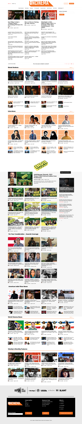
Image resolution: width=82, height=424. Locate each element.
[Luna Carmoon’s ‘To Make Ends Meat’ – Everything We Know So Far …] (66, 372)
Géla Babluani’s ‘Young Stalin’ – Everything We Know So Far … (31, 379)
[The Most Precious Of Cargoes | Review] (10, 106)
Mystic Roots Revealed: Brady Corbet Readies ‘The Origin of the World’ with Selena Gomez (69, 312)
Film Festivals (61, 197)
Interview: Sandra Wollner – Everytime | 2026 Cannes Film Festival (18, 148)
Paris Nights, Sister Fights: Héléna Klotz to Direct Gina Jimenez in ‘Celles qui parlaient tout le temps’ (18, 339)
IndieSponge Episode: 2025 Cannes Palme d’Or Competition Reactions (31, 213)
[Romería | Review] (27, 106)
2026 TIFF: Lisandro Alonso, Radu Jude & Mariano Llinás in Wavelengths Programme (32, 51)
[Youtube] (71, 64)
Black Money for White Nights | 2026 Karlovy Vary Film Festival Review (65, 96)
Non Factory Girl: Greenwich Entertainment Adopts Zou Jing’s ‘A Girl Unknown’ (34, 338)
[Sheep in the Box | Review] (16, 90)
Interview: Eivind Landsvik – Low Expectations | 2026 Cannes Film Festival (66, 141)
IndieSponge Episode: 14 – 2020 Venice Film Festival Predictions (48, 213)
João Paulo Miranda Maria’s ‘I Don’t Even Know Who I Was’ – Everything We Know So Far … (49, 379)
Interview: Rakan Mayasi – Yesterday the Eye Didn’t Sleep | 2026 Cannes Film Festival (15, 141)
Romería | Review (33, 106)
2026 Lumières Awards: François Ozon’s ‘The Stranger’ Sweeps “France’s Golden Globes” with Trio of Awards (49, 280)
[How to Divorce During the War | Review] (32, 14)
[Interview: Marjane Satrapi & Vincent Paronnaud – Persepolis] (49, 135)
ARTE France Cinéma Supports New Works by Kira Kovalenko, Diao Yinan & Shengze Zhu (18, 343)
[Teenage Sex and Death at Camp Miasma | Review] (49, 75)
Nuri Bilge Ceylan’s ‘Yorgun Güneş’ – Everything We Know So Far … (15, 24)
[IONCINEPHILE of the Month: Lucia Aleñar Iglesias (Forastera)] (27, 151)
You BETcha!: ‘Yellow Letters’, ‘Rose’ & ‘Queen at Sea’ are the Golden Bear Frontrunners (32, 264)
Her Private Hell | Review (63, 81)
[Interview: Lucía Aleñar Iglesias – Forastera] (60, 151)
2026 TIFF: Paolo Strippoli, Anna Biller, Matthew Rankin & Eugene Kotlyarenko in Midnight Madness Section (48, 42)
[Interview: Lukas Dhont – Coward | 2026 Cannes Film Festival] (27, 148)
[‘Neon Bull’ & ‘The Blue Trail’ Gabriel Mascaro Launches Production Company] (16, 325)
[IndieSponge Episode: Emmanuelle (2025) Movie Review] (49, 192)
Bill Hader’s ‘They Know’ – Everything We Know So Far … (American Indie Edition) (66, 301)
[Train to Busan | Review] (33, 75)
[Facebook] (65, 64)
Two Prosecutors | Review (68, 102)
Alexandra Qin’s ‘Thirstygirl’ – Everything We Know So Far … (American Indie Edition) (18, 312)
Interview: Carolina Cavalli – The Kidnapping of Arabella (31, 126)
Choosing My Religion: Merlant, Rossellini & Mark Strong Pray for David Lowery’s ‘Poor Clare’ (16, 57)
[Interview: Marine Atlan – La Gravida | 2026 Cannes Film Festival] (49, 119)
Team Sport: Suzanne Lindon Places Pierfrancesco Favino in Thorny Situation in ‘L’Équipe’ (66, 332)
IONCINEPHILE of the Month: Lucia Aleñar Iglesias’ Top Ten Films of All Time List (18, 151)
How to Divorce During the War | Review (32, 22)
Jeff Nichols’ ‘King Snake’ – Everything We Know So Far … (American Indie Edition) (48, 301)
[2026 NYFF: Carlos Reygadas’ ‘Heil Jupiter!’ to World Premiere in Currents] (66, 182)
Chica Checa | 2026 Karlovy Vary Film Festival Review (52, 102)
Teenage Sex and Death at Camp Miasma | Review (49, 37)
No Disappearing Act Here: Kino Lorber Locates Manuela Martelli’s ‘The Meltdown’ (68, 343)
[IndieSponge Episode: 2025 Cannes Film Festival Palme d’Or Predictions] (16, 206)
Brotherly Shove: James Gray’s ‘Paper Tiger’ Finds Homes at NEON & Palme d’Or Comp (52, 312)
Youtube (62, 407)
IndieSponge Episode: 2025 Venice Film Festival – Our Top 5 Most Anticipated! (15, 199)
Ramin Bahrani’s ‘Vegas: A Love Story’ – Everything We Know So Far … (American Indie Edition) (69, 308)
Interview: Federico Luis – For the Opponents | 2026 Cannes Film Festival (68, 148)
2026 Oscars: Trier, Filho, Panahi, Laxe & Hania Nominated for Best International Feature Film (15, 280)
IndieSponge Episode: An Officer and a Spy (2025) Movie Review (32, 199)
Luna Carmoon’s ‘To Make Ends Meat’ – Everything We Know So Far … (65, 379)
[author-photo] (8, 27)
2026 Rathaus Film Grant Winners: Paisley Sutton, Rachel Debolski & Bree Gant (35, 312)
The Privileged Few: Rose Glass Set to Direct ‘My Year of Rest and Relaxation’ (35, 343)
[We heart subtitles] (41, 3)
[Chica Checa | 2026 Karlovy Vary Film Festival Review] (43, 102)
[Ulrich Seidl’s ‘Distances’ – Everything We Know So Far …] (16, 372)
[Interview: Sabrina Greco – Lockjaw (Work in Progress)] (16, 119)
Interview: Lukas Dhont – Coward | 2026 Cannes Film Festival (34, 148)
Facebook (62, 401)
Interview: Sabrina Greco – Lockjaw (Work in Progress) (31, 57)
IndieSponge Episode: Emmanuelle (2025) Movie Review (49, 199)
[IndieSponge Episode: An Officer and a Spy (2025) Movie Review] (32, 192)
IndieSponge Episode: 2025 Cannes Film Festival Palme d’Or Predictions (15, 213)
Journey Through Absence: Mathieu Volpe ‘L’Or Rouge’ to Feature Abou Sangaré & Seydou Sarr (31, 332)
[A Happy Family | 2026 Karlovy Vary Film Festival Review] (27, 102)
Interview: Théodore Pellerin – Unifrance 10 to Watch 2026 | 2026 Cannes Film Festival (32, 141)
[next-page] (61, 220)
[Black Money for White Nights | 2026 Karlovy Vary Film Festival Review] (66, 90)
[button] (14, 4)
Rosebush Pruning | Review (46, 96)
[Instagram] (66, 64)
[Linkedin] (68, 64)
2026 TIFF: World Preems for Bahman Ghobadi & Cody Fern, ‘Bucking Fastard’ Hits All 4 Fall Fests (32, 37)
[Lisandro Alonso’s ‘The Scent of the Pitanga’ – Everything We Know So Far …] (49, 357)
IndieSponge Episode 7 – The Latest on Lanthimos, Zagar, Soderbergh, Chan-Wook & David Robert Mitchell (32, 227)
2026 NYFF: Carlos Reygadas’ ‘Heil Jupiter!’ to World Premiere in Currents (48, 32)
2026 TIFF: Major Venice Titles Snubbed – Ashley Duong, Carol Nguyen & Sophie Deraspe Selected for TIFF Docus (48, 47)
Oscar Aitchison (45, 29)
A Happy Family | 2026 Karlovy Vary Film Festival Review (35, 102)
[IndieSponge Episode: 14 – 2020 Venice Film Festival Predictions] (49, 206)
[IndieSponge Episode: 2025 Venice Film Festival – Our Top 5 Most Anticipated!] (16, 192)
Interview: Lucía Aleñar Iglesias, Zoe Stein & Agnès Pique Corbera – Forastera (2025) (51, 152)
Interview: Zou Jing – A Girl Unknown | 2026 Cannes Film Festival (51, 148)
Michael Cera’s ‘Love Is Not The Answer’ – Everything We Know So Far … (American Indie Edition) (52, 308)
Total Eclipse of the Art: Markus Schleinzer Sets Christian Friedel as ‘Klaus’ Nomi (51, 343)
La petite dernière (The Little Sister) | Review (51, 106)
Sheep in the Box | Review (13, 96)
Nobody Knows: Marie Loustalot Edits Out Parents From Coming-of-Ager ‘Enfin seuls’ (49, 332)
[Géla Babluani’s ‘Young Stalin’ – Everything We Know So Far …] (33, 372)
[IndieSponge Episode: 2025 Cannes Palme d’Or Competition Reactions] (32, 206)
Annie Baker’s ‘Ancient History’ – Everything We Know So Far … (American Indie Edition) (32, 301)
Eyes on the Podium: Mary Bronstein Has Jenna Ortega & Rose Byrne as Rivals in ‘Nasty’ (18, 307)
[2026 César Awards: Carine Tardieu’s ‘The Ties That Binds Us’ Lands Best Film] (16, 257)
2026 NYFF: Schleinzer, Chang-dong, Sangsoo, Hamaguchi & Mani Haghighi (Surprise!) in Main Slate (32, 47)
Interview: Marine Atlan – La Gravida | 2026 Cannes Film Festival (48, 126)
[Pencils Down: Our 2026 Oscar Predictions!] (49, 242)
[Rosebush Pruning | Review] (49, 90)
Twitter (62, 403)
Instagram (62, 405)
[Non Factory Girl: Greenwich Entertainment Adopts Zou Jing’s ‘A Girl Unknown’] (27, 338)
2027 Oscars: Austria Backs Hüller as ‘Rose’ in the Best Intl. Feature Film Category (32, 33)
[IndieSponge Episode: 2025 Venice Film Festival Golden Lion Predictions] (20, 178)
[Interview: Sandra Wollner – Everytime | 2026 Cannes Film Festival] (10, 148)
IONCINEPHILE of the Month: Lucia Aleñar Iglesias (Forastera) (35, 151)
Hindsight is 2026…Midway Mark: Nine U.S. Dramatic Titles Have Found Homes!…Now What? (48, 24)
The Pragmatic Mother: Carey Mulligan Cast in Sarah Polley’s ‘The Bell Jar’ (35, 307)
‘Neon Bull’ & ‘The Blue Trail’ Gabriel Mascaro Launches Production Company (32, 42)
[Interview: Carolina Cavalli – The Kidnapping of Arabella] (33, 119)
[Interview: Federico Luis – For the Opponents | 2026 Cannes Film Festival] (60, 148)
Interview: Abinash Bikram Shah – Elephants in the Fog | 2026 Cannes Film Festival (66, 126)
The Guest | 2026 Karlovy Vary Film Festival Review (18, 102)
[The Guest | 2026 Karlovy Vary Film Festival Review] (10, 102)
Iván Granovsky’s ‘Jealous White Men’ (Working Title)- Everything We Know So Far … (15, 42)
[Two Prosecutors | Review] (60, 102)
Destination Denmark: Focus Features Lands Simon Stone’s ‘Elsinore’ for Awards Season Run (52, 339)
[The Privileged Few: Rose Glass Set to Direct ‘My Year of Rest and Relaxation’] (27, 343)
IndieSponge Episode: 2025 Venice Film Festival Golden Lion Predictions (45, 176)
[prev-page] (59, 220)
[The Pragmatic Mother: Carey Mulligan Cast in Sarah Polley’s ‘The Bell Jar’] (27, 307)
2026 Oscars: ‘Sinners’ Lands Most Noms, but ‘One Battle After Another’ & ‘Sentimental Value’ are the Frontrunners (48, 264)
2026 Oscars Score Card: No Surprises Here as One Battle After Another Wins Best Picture (32, 248)
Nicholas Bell (11, 97)
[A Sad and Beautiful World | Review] (33, 90)
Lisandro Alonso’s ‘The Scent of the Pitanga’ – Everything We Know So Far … (15, 32)
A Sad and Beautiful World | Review (31, 96)
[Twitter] (70, 64)
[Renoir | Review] (60, 106)
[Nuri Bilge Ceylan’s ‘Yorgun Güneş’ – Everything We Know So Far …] (16, 14)
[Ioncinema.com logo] (15, 403)
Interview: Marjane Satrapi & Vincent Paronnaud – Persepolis (48, 141)
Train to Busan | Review (12, 36)
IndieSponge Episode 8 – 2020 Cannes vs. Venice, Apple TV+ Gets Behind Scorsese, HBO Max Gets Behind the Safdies (15, 228)
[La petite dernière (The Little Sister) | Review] (43, 106)
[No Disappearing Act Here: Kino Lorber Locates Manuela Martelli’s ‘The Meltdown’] (60, 343)
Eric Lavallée (28, 97)
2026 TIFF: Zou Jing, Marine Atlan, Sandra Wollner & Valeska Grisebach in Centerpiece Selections (48, 51)
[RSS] (73, 64)
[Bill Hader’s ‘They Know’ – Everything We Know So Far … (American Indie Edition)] (66, 294)
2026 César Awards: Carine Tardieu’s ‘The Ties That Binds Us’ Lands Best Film (16, 263)
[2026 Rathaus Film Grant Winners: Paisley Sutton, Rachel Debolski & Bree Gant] (27, 312)
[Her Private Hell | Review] (66, 75)
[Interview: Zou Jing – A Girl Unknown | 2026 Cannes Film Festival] (43, 148)
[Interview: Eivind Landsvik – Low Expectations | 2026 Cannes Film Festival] (66, 135)
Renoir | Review (66, 106)
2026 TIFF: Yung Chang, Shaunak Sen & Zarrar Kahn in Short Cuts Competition (15, 47)
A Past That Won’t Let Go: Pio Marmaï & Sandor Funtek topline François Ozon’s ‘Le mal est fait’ (69, 339)
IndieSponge (36, 179)
